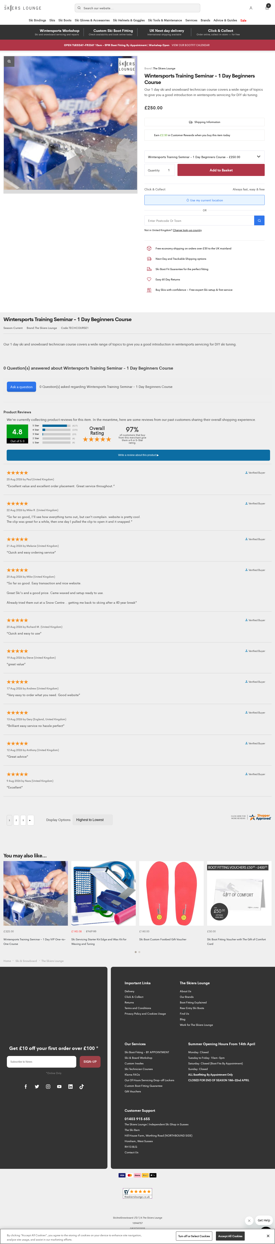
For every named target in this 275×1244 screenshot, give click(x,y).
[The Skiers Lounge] (126, 66)
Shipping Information (207, 122)
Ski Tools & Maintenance (165, 20)
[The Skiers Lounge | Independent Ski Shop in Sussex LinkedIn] (70, 1086)
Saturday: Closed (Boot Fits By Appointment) (215, 1063)
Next (268, 910)
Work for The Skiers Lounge (196, 1025)
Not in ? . (173, 230)
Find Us (184, 1013)
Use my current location (206, 200)
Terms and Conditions (138, 1008)
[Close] (268, 1236)
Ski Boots (64, 20)
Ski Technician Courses (139, 1069)
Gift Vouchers (133, 1091)
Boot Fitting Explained (193, 1002)
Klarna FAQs (132, 1074)
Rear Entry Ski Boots (192, 1008)
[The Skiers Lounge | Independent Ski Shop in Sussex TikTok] (81, 1086)
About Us (185, 991)
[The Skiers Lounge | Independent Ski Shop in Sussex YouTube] (59, 1086)
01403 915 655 (137, 1118)
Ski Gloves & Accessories (92, 20)
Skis (52, 20)
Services (191, 20)
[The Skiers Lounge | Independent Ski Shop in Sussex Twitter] (37, 1086)
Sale (243, 20)
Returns (129, 1002)
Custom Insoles (134, 1063)
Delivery (129, 991)
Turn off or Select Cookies (194, 1236)
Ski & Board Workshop (138, 1058)
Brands (205, 20)
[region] (137, 1236)
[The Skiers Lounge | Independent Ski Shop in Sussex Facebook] (26, 1086)
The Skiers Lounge (164, 68)
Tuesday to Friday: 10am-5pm (206, 1058)
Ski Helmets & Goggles (129, 20)
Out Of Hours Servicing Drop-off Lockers (149, 1080)
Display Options (58, 819)
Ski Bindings (37, 20)
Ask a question (21, 386)
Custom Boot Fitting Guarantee (143, 1086)
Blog (182, 1019)
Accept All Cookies (230, 1236)
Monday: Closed (198, 1052)
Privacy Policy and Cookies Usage (145, 1013)
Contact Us (131, 1152)
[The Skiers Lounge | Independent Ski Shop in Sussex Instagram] (48, 1086)
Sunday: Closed (198, 1069)
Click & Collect (134, 997)
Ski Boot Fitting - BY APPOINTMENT (147, 1052)
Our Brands (187, 997)
